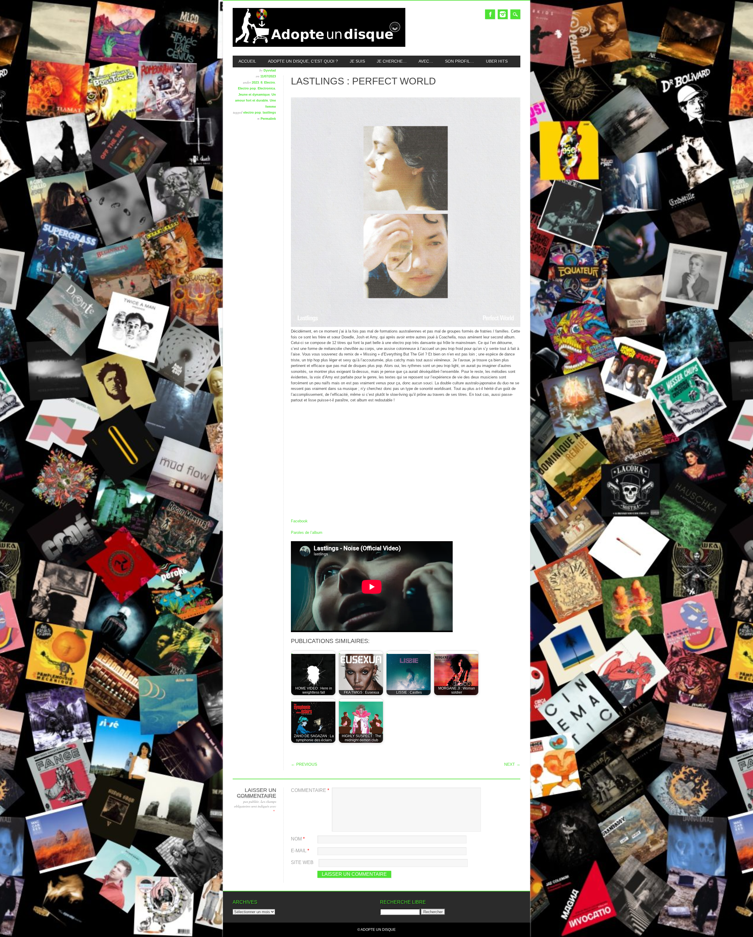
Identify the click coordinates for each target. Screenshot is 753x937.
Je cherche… (392, 61)
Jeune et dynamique (254, 94)
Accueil (247, 61)
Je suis (357, 61)
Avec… (426, 61)
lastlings (269, 112)
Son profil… (459, 61)
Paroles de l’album (306, 532)
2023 (255, 82)
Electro (269, 82)
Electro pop (247, 88)
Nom (298, 838)
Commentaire (310, 790)
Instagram (503, 14)
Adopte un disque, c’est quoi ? (303, 61)
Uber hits (497, 61)
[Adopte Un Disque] (319, 45)
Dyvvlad (270, 70)
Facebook (490, 14)
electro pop (252, 112)
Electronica (266, 88)
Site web (302, 862)
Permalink (268, 118)
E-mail (300, 850)
